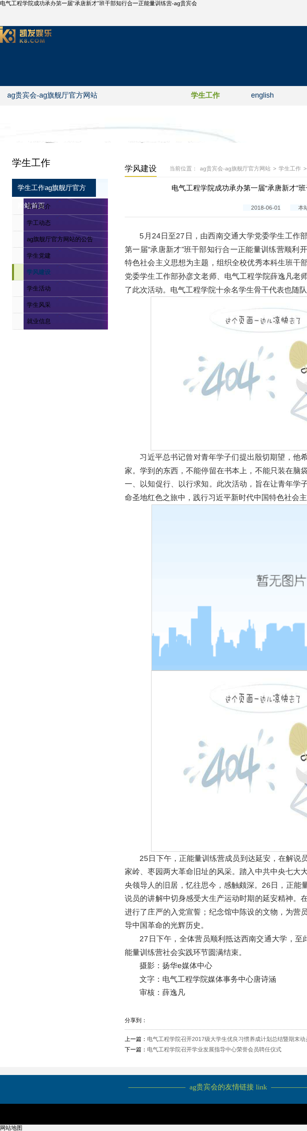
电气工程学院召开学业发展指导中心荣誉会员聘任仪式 (214, 1049)
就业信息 (39, 321)
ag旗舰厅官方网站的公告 (60, 239)
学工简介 (39, 206)
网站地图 (11, 1128)
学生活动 (39, 288)
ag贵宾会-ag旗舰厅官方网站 (52, 95)
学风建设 (39, 271)
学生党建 (39, 255)
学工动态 (39, 222)
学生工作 (205, 95)
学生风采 (39, 304)
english (262, 95)
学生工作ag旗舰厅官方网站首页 (52, 190)
